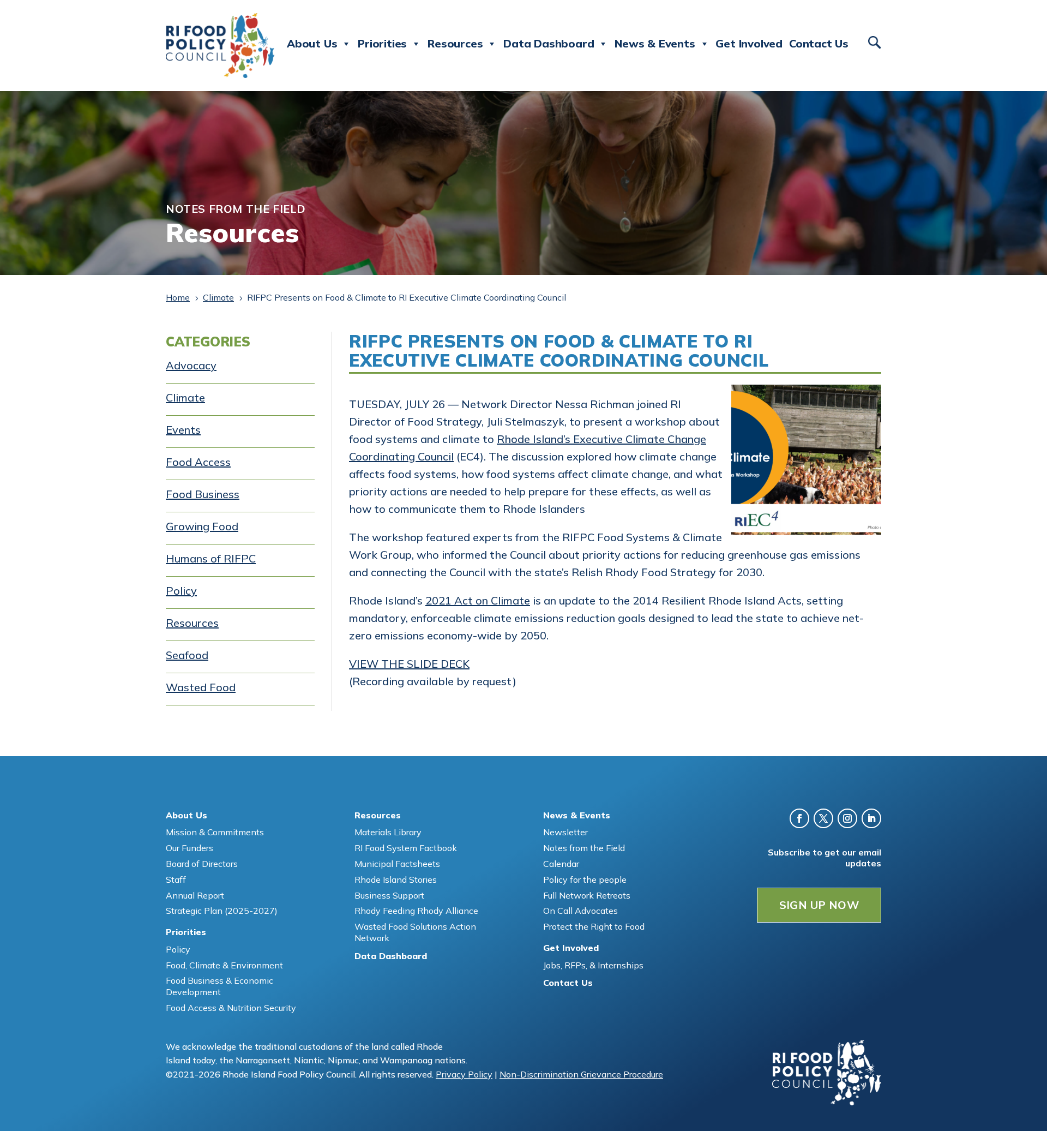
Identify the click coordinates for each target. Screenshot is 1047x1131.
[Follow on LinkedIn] (871, 818)
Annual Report (195, 895)
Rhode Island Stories (395, 879)
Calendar (561, 863)
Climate (185, 397)
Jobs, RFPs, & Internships (593, 965)
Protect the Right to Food (594, 926)
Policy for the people (585, 879)
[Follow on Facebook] (799, 818)
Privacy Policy (464, 1074)
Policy (181, 590)
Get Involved (749, 43)
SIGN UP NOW (819, 905)
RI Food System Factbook (405, 847)
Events (183, 429)
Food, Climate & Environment (224, 965)
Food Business (202, 494)
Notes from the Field (584, 847)
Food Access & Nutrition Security (231, 1007)
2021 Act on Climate (477, 600)
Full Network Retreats (586, 895)
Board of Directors (202, 863)
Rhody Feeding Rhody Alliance (416, 910)
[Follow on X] (823, 818)
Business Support (389, 895)
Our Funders (189, 847)
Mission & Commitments (215, 832)
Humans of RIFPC (211, 558)
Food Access (198, 462)
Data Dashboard (548, 43)
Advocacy (191, 365)
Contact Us (819, 43)
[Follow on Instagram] (847, 818)
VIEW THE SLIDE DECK (409, 664)
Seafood (187, 655)
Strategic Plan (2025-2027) (222, 910)
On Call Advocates (580, 910)
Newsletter (565, 832)
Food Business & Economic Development (219, 986)
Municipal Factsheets (397, 863)
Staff (176, 879)
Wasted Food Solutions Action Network (415, 932)
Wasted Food (201, 687)
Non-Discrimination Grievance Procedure (581, 1074)
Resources (192, 623)
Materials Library (388, 832)
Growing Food (202, 526)
